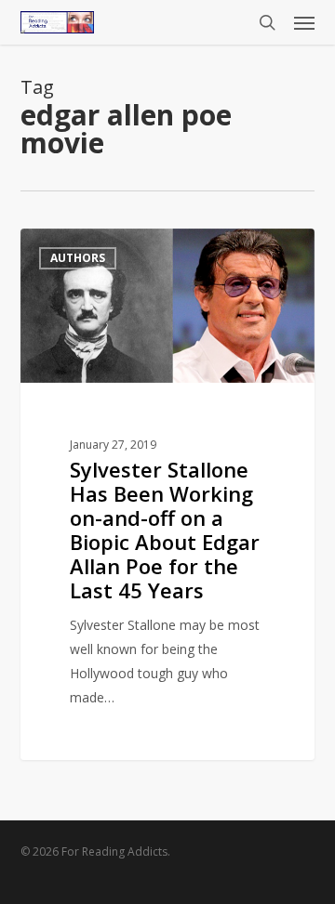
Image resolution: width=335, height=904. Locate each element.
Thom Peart (89, 249)
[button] (304, 22)
